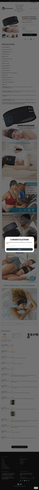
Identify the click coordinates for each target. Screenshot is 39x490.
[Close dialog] (33, 238)
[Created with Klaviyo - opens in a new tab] (19, 252)
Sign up (19, 249)
